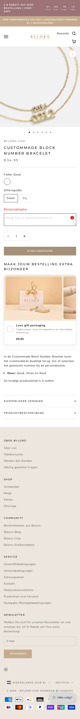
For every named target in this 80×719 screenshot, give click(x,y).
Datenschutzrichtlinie (19, 590)
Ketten (8, 499)
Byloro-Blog (12, 532)
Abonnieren (18, 653)
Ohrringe (10, 506)
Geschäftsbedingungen (20, 564)
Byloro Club (12, 538)
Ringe (8, 493)
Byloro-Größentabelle (19, 545)
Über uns (10, 448)
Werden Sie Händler (18, 461)
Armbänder (11, 487)
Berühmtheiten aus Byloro (22, 525)
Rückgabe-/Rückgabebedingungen (27, 603)
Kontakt (9, 583)
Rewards (63, 33)
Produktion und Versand (21, 596)
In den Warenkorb (40, 251)
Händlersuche (13, 454)
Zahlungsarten (14, 577)
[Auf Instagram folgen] (6, 669)
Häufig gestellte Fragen (20, 467)
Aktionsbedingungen (18, 571)
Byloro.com (14, 141)
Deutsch (62, 682)
